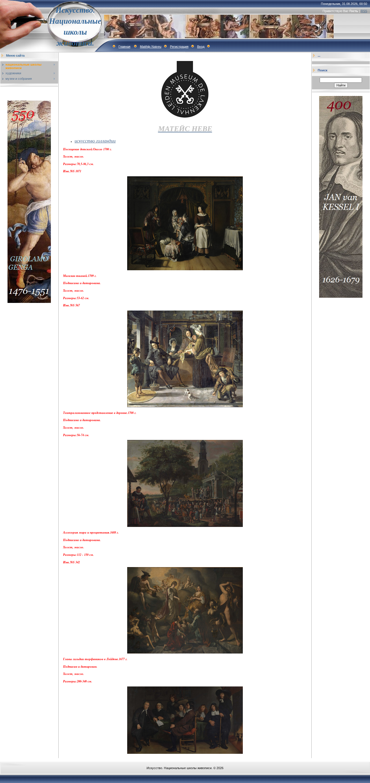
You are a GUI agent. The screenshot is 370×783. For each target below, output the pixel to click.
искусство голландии (95, 141)
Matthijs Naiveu (150, 46)
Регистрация (179, 46)
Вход (200, 46)
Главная (124, 46)
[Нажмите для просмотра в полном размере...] (185, 269)
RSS (364, 11)
